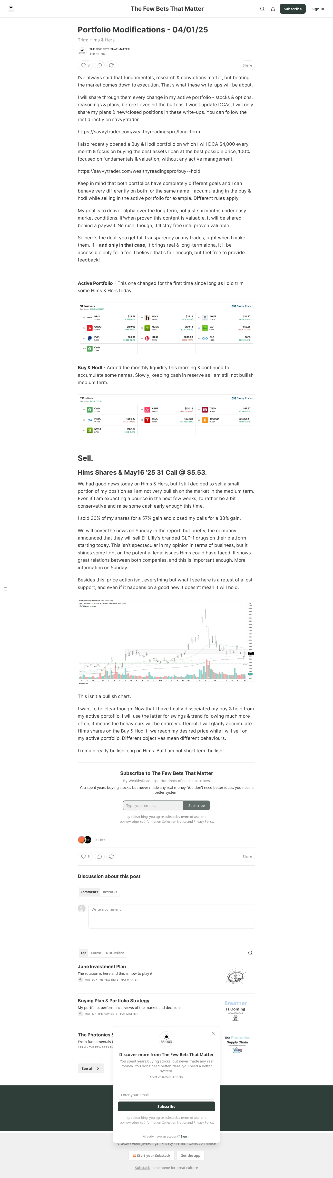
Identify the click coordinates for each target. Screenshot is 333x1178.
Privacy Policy (203, 1122)
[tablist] (99, 892)
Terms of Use (190, 1117)
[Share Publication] (273, 9)
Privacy (167, 1143)
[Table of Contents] (5, 589)
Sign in (318, 8)
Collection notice (202, 1143)
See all (88, 1068)
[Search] (262, 9)
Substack (142, 1167)
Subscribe (293, 8)
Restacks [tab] (110, 892)
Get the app (190, 1155)
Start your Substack (153, 1155)
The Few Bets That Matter (109, 49)
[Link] (71, 458)
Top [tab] (83, 953)
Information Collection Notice (165, 1122)
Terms (181, 1143)
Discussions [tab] (115, 953)
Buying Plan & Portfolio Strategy (113, 1001)
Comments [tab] (89, 892)
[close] (213, 1033)
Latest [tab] (96, 953)
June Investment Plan (102, 966)
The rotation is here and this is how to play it (115, 973)
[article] (166, 977)
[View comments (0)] (100, 65)
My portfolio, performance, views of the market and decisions (129, 1007)
